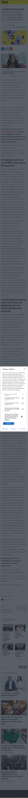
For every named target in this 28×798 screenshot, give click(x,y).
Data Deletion (5, 428)
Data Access (14, 428)
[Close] (25, 369)
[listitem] (14, 395)
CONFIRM (8, 423)
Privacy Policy (22, 428)
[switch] (22, 398)
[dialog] (14, 399)
